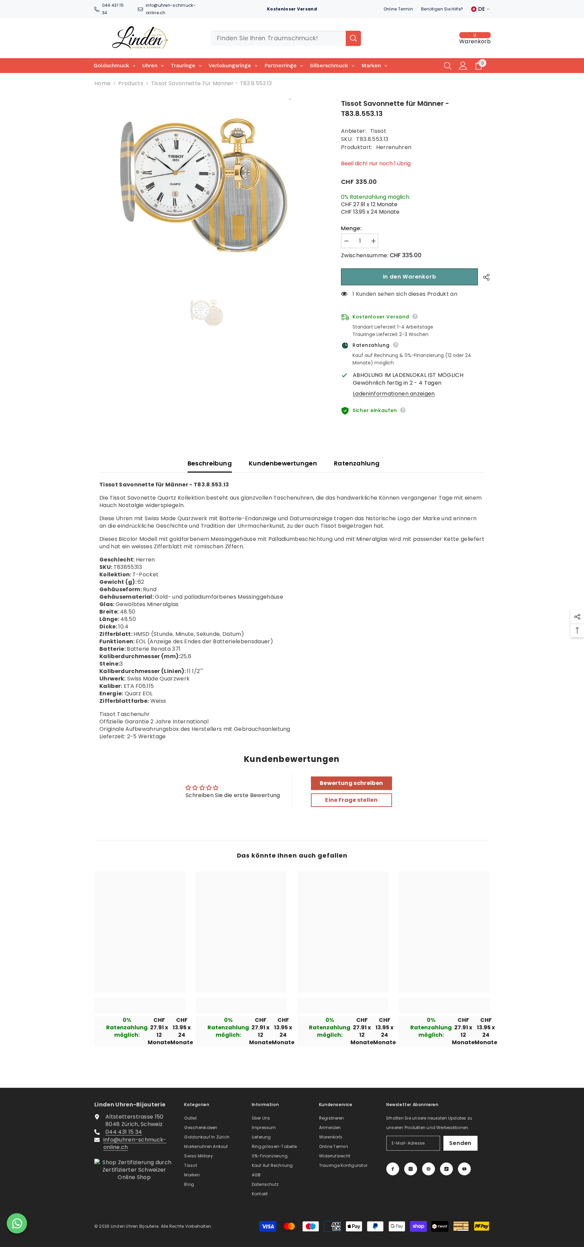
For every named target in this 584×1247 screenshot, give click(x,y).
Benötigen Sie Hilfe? (442, 9)
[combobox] (278, 38)
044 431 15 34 (123, 1132)
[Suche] (286, 38)
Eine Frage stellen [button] (351, 800)
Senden (460, 1143)
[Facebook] (392, 1168)
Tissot (378, 131)
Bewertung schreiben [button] (351, 783)
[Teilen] (484, 277)
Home (102, 83)
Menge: (351, 228)
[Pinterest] (428, 1168)
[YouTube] (464, 1168)
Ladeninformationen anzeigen (394, 394)
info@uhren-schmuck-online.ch (135, 1143)
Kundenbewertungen (283, 463)
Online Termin (398, 9)
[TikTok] (446, 1168)
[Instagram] (410, 1168)
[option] (207, 185)
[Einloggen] (463, 66)
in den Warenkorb (409, 277)
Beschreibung (210, 463)
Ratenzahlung (357, 463)
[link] (140, 1009)
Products (130, 83)
